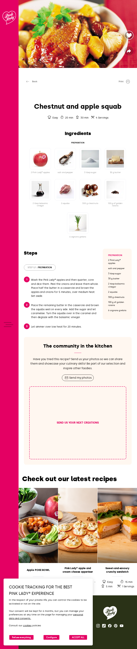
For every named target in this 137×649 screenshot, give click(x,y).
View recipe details (38, 539)
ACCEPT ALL (78, 637)
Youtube (121, 625)
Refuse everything (21, 637)
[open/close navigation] (9, 325)
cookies (27, 625)
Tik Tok (104, 625)
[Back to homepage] (9, 18)
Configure (51, 637)
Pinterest (115, 625)
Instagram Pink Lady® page (98, 625)
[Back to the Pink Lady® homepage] (110, 613)
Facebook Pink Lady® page (110, 625)
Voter (129, 35)
